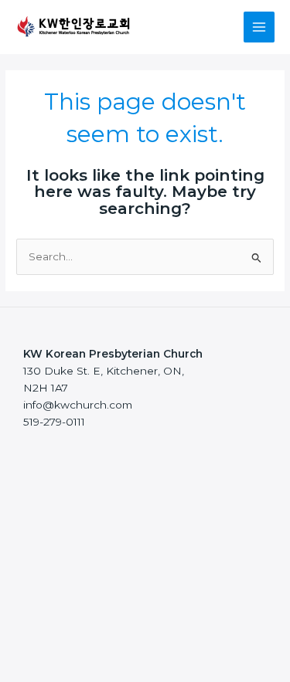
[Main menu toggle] (259, 27)
